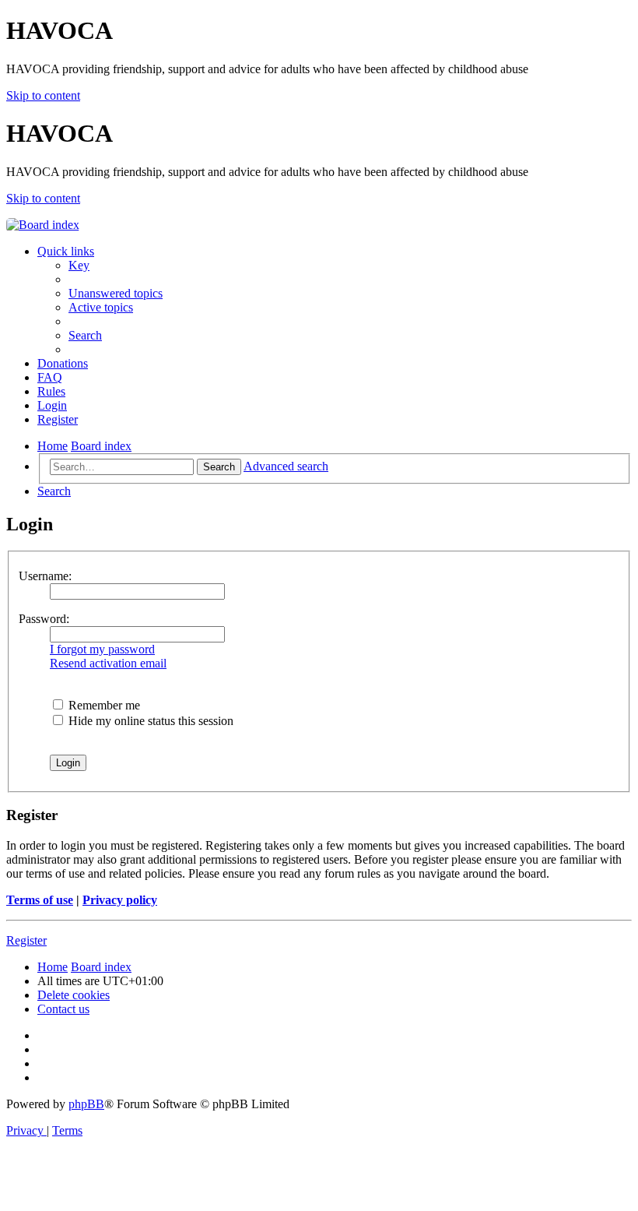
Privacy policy (119, 899)
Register (26, 940)
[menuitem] (78, 265)
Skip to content (43, 95)
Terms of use (39, 899)
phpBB (86, 1104)
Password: (44, 618)
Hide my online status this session (149, 720)
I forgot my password (102, 649)
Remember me (102, 705)
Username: (45, 576)
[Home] (42, 224)
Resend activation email (108, 663)
